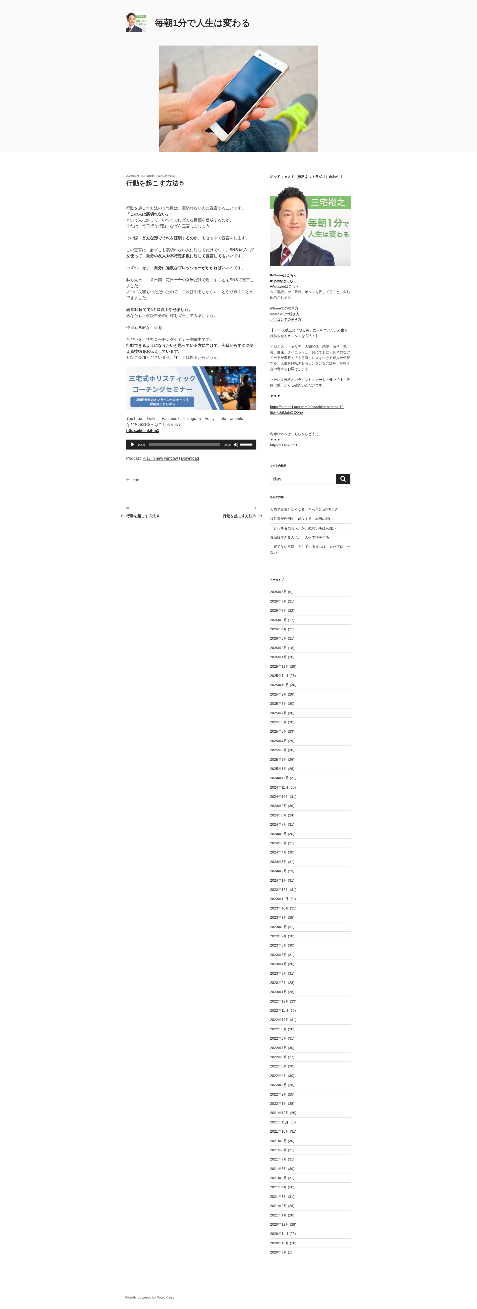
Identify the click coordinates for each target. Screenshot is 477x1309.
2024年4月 (278, 852)
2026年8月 (278, 592)
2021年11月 (279, 1122)
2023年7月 (278, 936)
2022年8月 (278, 1038)
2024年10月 (279, 797)
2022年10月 (279, 1020)
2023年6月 (278, 945)
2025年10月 (279, 685)
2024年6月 (278, 834)
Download (190, 458)
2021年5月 (278, 1178)
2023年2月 (278, 983)
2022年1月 (278, 1104)
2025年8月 (278, 703)
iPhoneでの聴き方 (284, 308)
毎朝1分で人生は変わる (202, 23)
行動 (136, 479)
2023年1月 (278, 992)
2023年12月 (279, 890)
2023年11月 (279, 899)
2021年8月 (278, 1150)
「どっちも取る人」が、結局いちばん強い (303, 528)
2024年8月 (278, 815)
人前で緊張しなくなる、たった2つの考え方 (304, 509)
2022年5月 (278, 1066)
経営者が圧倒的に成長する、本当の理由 (301, 519)
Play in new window (160, 458)
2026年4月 (278, 629)
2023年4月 (278, 964)
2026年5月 (278, 620)
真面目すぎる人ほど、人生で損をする (299, 537)
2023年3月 (278, 973)
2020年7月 (278, 1252)
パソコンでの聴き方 (285, 319)
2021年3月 (278, 1197)
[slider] (247, 444)
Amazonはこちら (285, 286)
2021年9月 (278, 1141)
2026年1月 (278, 657)
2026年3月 (278, 638)
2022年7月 (278, 1048)
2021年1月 (278, 1215)
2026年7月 (278, 601)
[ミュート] (236, 444)
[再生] (132, 444)
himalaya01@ (165, 175)
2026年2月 (278, 648)
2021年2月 (278, 1206)
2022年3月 (278, 1085)
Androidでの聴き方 (285, 314)
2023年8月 (278, 927)
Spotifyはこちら (284, 281)
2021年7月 (278, 1159)
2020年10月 (279, 1243)
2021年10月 (279, 1131)
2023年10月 (279, 908)
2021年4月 (278, 1187)
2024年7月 (278, 824)
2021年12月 (279, 1113)
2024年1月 (278, 880)
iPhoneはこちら (284, 275)
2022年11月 (279, 1010)
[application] (191, 445)
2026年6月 (278, 610)
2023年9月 (278, 917)
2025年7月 (278, 713)
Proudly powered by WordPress (149, 1297)
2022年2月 (278, 1094)
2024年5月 (278, 843)
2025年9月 (278, 694)
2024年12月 (279, 778)
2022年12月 (279, 1001)
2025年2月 (278, 759)
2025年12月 (279, 666)
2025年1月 (278, 769)
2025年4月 (278, 741)
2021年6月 (278, 1169)
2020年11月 (279, 1234)
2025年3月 (278, 750)
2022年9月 (278, 1029)
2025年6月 (278, 722)
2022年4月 (278, 1076)
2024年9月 (278, 806)
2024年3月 (278, 862)
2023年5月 (278, 955)
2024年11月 (279, 787)
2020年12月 (279, 1224)
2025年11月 (279, 676)
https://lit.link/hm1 (283, 445)
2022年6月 (278, 1057)
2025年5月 (278, 731)
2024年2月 (278, 871)
